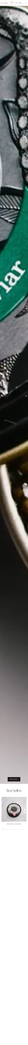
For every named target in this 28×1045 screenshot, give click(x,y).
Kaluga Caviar (14, 824)
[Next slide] (26, 811)
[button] (1, 2)
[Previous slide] (2, 811)
